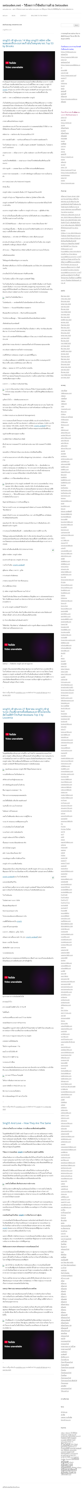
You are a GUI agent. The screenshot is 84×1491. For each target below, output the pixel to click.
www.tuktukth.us (66, 1176)
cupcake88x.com (66, 551)
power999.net (65, 887)
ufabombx (64, 1110)
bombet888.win (66, 517)
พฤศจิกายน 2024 (66, 351)
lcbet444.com (65, 703)
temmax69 (64, 1065)
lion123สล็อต (65, 706)
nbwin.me (64, 792)
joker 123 (64, 167)
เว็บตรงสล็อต (65, 1365)
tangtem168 (65, 1060)
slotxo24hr (64, 1023)
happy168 (64, 624)
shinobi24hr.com (66, 992)
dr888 (63, 559)
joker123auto (65, 669)
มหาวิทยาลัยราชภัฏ (67, 1262)
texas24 (63, 1068)
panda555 (64, 819)
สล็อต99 (63, 1307)
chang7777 (64, 543)
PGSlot (63, 855)
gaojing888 (64, 611)
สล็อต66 (63, 102)
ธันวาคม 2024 (65, 349)
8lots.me (63, 412)
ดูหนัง (62, 89)
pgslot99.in (64, 869)
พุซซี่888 (63, 144)
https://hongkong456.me (69, 99)
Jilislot (63, 658)
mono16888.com (66, 779)
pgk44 (63, 853)
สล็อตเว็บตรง (65, 128)
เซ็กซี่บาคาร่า (65, 1357)
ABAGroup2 (64, 430)
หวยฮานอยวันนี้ (66, 1349)
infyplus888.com (66, 645)
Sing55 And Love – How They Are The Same (27, 1123)
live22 (63, 86)
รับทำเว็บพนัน (65, 1273)
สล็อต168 (64, 96)
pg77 (62, 834)
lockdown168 (65, 719)
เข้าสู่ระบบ (64, 1412)
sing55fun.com (20, 693)
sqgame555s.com (66, 1029)
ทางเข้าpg (64, 1231)
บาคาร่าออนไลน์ (66, 1239)
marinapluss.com (66, 750)
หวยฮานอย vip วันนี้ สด (68, 1346)
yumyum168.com (66, 1192)
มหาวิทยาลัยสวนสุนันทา (68, 1265)
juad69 (63, 677)
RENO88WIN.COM (67, 924)
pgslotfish (64, 874)
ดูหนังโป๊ (63, 154)
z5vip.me (64, 1194)
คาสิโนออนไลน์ (66, 1213)
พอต (62, 1252)
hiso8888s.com (66, 630)
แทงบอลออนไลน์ (66, 1388)
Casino (63, 538)
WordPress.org (66, 1420)
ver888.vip (64, 1152)
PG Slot (63, 827)
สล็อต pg (63, 1283)
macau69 (64, 745)
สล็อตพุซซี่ (64, 1315)
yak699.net (64, 1186)
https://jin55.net (66, 123)
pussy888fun (65, 913)
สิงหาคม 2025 (65, 328)
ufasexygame (65, 1126)
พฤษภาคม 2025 (66, 335)
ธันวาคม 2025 (65, 317)
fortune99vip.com (67, 585)
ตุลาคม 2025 (65, 322)
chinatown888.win (67, 546)
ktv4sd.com (64, 695)
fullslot (63, 595)
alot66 (63, 451)
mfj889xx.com (65, 766)
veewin (63, 1144)
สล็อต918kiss (65, 1304)
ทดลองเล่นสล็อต (66, 1226)
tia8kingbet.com (66, 1076)
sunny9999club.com (67, 1052)
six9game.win (65, 1000)
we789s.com (65, 1160)
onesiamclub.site (66, 811)
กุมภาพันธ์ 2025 (66, 343)
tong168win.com (66, 1084)
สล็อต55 (63, 1291)
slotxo (63, 149)
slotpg (63, 152)
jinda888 (63, 664)
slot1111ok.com (66, 1013)
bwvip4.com (65, 530)
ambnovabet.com (67, 459)
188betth (64, 404)
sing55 (5, 90)
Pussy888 (64, 911)
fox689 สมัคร (64, 1436)
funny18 (63, 603)
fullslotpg (64, 83)
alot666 (63, 454)
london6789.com (66, 724)
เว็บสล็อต (63, 1375)
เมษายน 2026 (65, 307)
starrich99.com (66, 1047)
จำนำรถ (63, 1215)
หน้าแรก (5, 16)
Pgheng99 (64, 848)
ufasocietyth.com (66, 1131)
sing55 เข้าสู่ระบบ (41, 693)
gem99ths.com (66, 614)
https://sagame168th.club (69, 57)
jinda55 (63, 661)
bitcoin (63, 509)
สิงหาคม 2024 (65, 359)
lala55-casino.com (66, 698)
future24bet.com (66, 609)
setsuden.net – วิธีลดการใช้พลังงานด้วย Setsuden (35, 5)
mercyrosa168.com (67, 761)
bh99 (62, 504)
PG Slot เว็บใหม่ (66, 829)
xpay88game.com (66, 1178)
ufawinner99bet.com (67, 1136)
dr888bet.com (65, 561)
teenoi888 (64, 1063)
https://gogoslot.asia (67, 183)
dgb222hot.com (66, 556)
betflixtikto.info (66, 490)
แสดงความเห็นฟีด (66, 1417)
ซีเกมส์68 (64, 1220)
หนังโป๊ (63, 1339)
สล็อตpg (63, 1310)
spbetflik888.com (66, 1026)
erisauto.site (65, 569)
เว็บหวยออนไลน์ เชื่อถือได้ (69, 1381)
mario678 (64, 753)
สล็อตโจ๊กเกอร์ (65, 1331)
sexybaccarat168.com (68, 981)
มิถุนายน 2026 (65, 301)
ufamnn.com (65, 1118)
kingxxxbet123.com (67, 693)
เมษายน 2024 (65, 370)
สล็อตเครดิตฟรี (65, 1320)
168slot (63, 396)
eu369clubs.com (66, 574)
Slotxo (63, 1021)
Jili (61, 656)
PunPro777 (64, 900)
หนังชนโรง (64, 54)
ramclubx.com (65, 918)
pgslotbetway (65, 175)
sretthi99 (64, 1031)
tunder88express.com (68, 1092)
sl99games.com (66, 1005)
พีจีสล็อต (63, 1255)
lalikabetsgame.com (67, 700)
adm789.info (65, 440)
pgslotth (63, 876)
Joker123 (63, 666)
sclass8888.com (66, 966)
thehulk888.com (66, 1071)
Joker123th (64, 672)
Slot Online (64, 1010)
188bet (63, 401)
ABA (62, 427)
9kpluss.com (65, 425)
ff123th (63, 582)
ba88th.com (65, 467)
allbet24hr (64, 446)
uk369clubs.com (66, 1139)
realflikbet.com (66, 921)
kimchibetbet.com (67, 685)
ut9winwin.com (66, 1142)
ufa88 (63, 1100)
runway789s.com (66, 945)
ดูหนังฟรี (63, 91)
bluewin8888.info (66, 514)
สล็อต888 (64, 136)
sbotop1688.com (66, 963)
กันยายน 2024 (65, 356)
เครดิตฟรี (64, 1354)
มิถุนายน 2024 (65, 364)
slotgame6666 (65, 1018)
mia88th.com (65, 769)
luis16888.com (65, 735)
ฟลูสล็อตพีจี (64, 1260)
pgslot (63, 141)
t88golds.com (65, 1058)
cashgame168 (65, 532)
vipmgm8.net (65, 1155)
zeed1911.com (65, 1199)
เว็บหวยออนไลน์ (66, 1378)
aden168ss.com (66, 438)
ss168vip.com (65, 1034)
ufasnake (64, 1128)
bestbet (63, 485)
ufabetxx (64, 1107)
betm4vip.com (65, 496)
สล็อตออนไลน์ (65, 1318)
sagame (63, 947)
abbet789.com (65, 433)
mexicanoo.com (66, 763)
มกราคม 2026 (65, 314)
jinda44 (63, 131)
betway (63, 498)
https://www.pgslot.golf (68, 75)
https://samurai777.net (68, 170)
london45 (64, 721)
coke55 (63, 548)
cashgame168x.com (67, 535)
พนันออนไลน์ (65, 1249)
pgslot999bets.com (67, 871)
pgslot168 (64, 858)
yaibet (63, 1184)
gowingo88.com (66, 622)
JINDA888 (64, 139)
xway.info (64, 1181)
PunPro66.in (65, 897)
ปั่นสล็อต (63, 1244)
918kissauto (65, 419)
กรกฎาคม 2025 (66, 330)
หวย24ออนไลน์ (65, 1341)
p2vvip (63, 813)
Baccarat (63, 475)
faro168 (63, 577)
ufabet (63, 1105)
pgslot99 (63, 866)
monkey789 (65, 777)
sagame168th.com (67, 955)
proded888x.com (66, 890)
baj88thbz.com (66, 480)
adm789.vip (64, 443)
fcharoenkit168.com (67, 580)
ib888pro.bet (65, 643)
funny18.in (64, 606)
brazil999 (64, 527)
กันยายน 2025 (65, 325)
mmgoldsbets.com (67, 771)
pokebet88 (64, 882)
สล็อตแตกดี (64, 1328)
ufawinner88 (65, 1134)
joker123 (63, 60)
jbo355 (63, 653)
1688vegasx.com (66, 393)
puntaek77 (64, 908)
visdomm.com (65, 1157)
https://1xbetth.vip (67, 157)
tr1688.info (64, 1089)
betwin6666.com (66, 501)
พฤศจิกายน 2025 (66, 320)
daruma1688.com (66, 553)
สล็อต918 (64, 1302)
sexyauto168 (65, 979)
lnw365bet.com (66, 716)
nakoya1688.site (66, 787)
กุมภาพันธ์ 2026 (66, 312)
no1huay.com (65, 803)
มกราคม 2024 (65, 377)
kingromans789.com (67, 690)
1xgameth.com (66, 409)
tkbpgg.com (65, 1081)
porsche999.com (66, 884)
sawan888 (64, 958)
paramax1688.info (67, 821)
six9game (64, 997)
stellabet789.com (66, 1050)
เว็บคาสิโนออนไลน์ (67, 1362)
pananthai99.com (66, 816)
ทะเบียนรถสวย (65, 1228)
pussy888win (65, 916)
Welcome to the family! (39, 16)
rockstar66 (64, 932)
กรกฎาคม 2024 (66, 362)
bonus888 (64, 519)
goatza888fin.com (67, 619)
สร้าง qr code (65, 1278)
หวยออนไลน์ (65, 1344)
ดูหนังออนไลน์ (65, 62)
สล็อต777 (64, 1297)
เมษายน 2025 (65, 338)
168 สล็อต (64, 391)
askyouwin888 (65, 464)
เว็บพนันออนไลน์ (66, 1373)
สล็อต (62, 1281)
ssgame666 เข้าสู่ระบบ (68, 1042)
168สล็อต (64, 398)
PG (62, 824)
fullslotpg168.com (66, 601)
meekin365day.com (67, 758)
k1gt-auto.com (65, 682)
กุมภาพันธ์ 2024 (66, 375)
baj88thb (64, 477)
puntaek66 (64, 905)
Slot (62, 1008)
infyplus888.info (66, 648)
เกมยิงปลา (64, 1352)
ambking (64, 456)
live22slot (64, 714)
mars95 (63, 756)
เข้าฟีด (63, 1415)
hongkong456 (65, 632)
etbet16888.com (66, 572)
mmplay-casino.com (67, 774)
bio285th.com (65, 506)
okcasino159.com (66, 805)
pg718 (63, 832)
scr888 (63, 971)
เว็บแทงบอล (64, 1383)
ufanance (64, 1121)
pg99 (62, 81)
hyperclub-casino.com (68, 640)
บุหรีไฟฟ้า (64, 1241)
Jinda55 (73, 1438)
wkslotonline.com (66, 1171)
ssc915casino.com (67, 1039)
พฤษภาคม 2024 (66, 367)
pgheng (63, 845)
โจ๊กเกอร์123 (65, 1391)
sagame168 (64, 950)
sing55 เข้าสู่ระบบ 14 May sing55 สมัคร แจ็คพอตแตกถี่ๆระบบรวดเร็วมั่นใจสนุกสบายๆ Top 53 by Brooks (28, 43)
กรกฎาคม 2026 (66, 299)
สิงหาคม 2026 (65, 296)
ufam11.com (65, 1115)
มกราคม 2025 (65, 346)
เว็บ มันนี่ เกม (65, 1360)
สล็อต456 (64, 1289)
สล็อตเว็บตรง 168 (66, 1325)
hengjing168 (65, 627)
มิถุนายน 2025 (65, 333)
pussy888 (64, 70)
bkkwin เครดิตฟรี (66, 511)
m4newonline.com (67, 740)
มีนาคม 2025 (65, 341)
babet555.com (65, 472)
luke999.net (64, 737)
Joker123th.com (66, 674)
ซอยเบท (63, 1218)
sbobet (63, 960)
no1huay (64, 800)
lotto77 (63, 729)
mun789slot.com (66, 782)
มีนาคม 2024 (65, 372)
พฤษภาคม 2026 (66, 304)
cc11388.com (65, 540)
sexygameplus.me (67, 987)
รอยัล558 (64, 1270)
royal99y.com (65, 937)
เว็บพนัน (63, 1370)
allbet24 (63, 162)
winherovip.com (66, 1168)
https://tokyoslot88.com (69, 173)
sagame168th (65, 953)
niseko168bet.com (67, 795)
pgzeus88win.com (67, 879)
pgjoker (63, 850)
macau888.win (65, 748)
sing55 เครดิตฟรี (40, 426)
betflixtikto (64, 488)
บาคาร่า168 (64, 73)
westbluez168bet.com (68, 1163)
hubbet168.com (66, 635)
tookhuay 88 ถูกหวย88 (68, 1086)
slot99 (63, 125)
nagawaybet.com (66, 784)
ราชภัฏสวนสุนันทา (67, 1276)
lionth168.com (65, 708)
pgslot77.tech (65, 863)
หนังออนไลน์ (65, 1336)
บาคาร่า (63, 146)
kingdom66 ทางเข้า (67, 687)
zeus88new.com (66, 1205)
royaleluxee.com (66, 939)
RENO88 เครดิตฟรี (75, 1448)
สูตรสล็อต (64, 1333)
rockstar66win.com (67, 934)
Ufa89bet (64, 1102)
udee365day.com (66, 1094)
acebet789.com (66, 435)
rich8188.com (65, 929)
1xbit (62, 406)
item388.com (65, 651)
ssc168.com (64, 1037)
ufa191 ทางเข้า (65, 1097)
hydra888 (64, 637)
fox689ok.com (65, 590)
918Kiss (63, 414)
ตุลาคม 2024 (65, 354)
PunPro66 (64, 895)
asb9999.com (65, 461)
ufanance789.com (66, 1123)
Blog (13, 16)
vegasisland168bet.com (68, 1147)
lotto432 (63, 727)
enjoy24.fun (65, 567)
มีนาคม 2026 (65, 309)
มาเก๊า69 (63, 1268)
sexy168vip (64, 976)
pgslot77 (63, 78)
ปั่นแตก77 (64, 1247)
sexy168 (63, 974)
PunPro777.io (65, 903)
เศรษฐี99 (63, 1386)
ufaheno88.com (66, 1113)
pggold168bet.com (67, 842)
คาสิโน (63, 1210)
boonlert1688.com (67, 522)
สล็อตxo (63, 1312)
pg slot (63, 165)
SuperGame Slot (66, 1055)
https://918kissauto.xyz (68, 52)
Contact (23, 16)
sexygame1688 (66, 984)
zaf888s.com (65, 1197)
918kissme (64, 422)
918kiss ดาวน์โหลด (67, 417)
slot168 (63, 120)
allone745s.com (66, 448)
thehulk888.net (66, 1073)
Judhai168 (64, 679)
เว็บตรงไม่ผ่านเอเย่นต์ (67, 1367)
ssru (62, 1044)
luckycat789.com (66, 732)
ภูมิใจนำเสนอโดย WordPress (11, 1487)
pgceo (63, 840)
